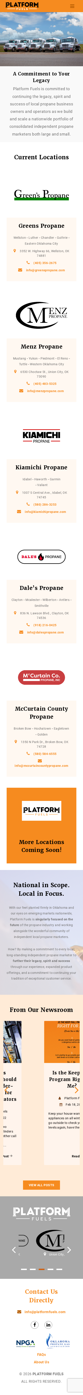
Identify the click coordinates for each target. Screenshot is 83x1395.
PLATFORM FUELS (48, 1373)
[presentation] (6, 1090)
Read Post (49, 1156)
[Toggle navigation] (72, 6)
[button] (23, 1269)
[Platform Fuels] (22, 6)
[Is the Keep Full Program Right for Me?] (41, 1042)
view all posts (41, 1185)
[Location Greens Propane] (41, 195)
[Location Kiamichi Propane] (41, 436)
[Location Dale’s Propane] (41, 557)
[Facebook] (35, 1325)
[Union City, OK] (41, 1240)
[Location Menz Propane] (41, 315)
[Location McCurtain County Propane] (41, 677)
